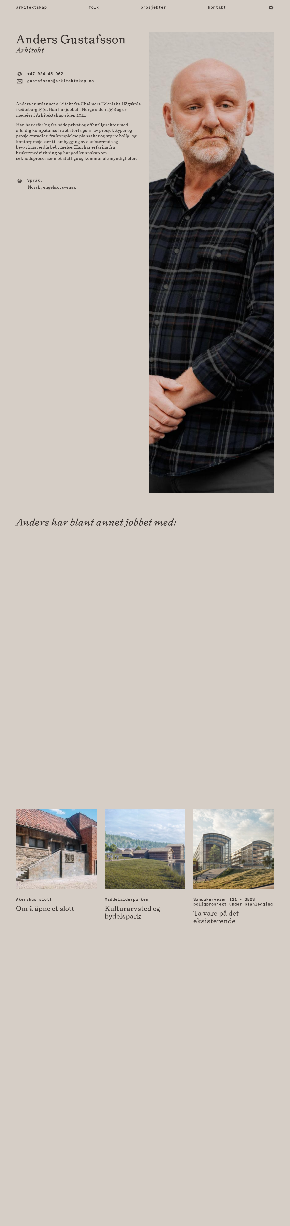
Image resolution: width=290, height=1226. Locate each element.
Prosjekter (153, 7)
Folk (94, 7)
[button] (271, 7)
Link (56, 860)
